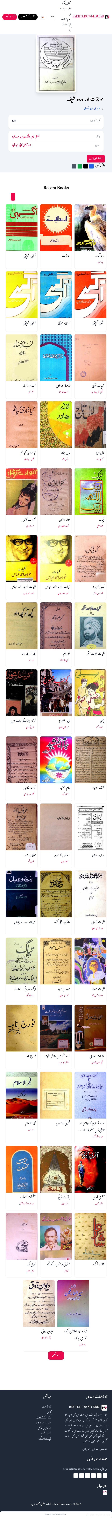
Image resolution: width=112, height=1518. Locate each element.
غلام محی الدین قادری (92, 108)
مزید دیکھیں (56, 1355)
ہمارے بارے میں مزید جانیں (94, 1449)
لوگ (63, 3)
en (105, 1492)
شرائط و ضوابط (45, 1433)
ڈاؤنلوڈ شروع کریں (95, 159)
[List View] (7, 197)
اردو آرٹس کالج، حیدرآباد (21, 145)
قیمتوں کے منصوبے (43, 1417)
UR (52, 17)
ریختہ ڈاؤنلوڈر (46, 1407)
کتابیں (67, 3)
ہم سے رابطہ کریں (66, 27)
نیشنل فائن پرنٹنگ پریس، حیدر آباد (26, 137)
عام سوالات (65, 19)
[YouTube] (93, 1475)
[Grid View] (13, 197)
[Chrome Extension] (42, 17)
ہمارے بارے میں (65, 11)
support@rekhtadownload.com (81, 1469)
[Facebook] (105, 1475)
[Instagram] (87, 1475)
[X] (99, 1475)
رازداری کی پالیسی (44, 1428)
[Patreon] (76, 1475)
